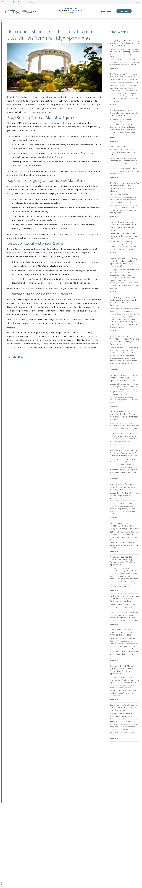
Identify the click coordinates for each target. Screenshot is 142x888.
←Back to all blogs (15, 357)
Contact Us (136, 2)
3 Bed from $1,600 (64, 10)
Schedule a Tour (105, 11)
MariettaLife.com (7, 2)
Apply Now (124, 11)
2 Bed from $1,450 (71, 9)
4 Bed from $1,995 (78, 10)
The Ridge (30, 2)
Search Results (19, 2)
